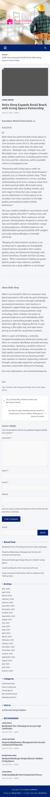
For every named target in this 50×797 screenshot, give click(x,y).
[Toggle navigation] (5, 47)
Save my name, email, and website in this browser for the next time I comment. (25, 510)
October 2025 (7, 613)
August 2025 (7, 619)
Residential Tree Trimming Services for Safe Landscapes (24, 547)
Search (4, 527)
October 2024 (7, 654)
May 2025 (6, 630)
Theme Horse (16, 793)
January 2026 (7, 602)
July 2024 (6, 664)
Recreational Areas (9, 694)
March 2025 (7, 636)
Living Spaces (8, 100)
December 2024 (8, 647)
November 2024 (8, 650)
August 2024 (7, 660)
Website (5, 494)
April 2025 (6, 633)
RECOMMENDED (11, 718)
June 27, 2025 (7, 112)
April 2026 (6, 592)
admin (16, 112)
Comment (7, 438)
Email (5, 482)
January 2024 (7, 671)
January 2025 (7, 643)
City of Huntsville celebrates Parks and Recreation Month (21, 401)
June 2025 (6, 626)
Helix (15, 387)
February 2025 (8, 640)
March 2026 (7, 595)
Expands (9, 387)
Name (5, 471)
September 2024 (8, 657)
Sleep (43, 387)
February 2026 (8, 599)
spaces (4, 390)
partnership (26, 387)
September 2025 (8, 616)
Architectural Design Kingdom (14, 710)
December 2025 (8, 606)
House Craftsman (9, 687)
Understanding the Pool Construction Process (20, 568)
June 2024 (6, 667)
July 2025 (6, 623)
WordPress (43, 793)
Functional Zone (8, 683)
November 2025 (8, 609)
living (19, 387)
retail (38, 387)
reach (33, 387)
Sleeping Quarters (9, 697)
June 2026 (6, 589)
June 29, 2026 (7, 732)
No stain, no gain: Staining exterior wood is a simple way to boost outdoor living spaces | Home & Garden (26, 413)
